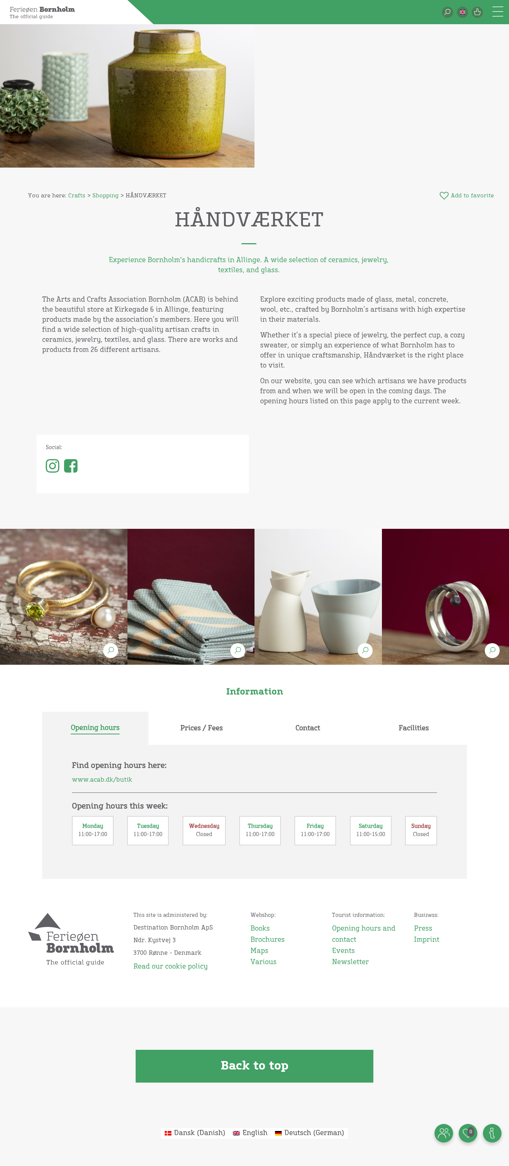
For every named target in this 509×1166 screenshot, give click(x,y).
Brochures (267, 940)
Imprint (426, 940)
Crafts (76, 195)
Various (263, 962)
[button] (462, 12)
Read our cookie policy (170, 966)
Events (343, 951)
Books (260, 928)
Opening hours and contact (363, 934)
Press (423, 928)
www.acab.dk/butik (102, 780)
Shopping (105, 195)
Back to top (254, 1066)
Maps (259, 951)
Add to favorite (472, 195)
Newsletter (350, 962)
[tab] (95, 728)
